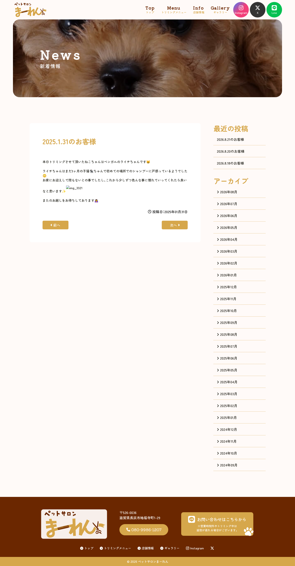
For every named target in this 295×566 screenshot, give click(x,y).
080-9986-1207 (146, 529)
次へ (173, 225)
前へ (56, 225)
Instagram (197, 548)
